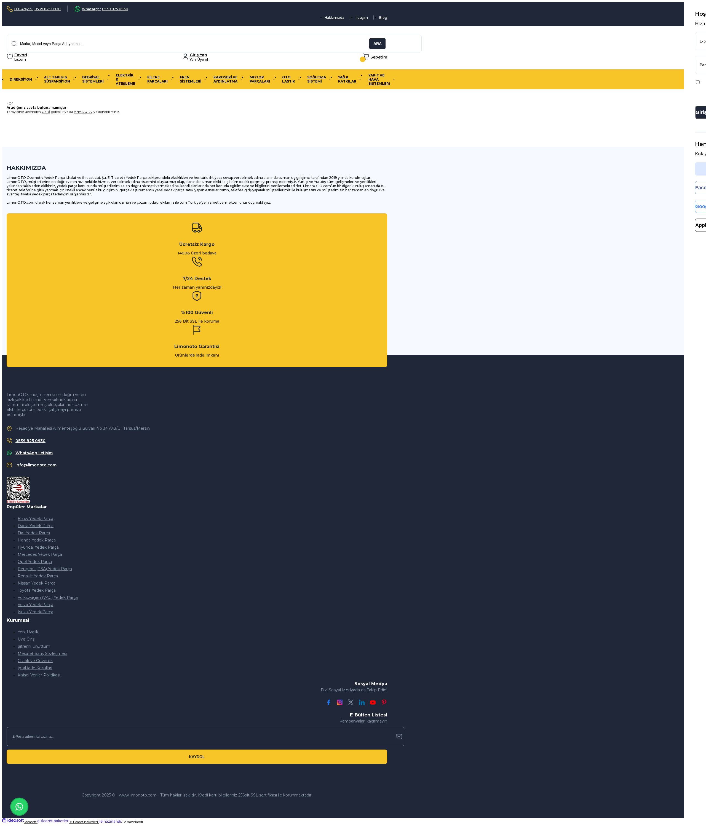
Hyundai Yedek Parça (38, 547)
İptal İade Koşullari (35, 667)
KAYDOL (197, 757)
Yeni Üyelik (28, 632)
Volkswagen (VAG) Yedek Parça (48, 597)
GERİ (46, 112)
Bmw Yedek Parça (35, 518)
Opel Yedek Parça (35, 561)
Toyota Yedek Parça (37, 590)
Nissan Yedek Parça (36, 583)
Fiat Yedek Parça (34, 532)
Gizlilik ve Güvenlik (35, 660)
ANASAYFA (83, 112)
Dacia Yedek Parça (36, 525)
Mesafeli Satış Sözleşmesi (42, 653)
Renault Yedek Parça (38, 575)
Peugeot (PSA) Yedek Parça (45, 568)
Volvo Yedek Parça (35, 604)
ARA (377, 43)
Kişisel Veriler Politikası (39, 675)
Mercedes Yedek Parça (40, 554)
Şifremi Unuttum (34, 646)
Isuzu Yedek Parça (35, 611)
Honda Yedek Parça (37, 540)
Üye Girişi (26, 639)
